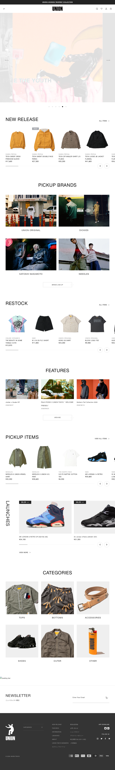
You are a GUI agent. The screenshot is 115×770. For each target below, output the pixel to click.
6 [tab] (66, 107)
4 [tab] (59, 107)
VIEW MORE (81, 91)
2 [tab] (52, 107)
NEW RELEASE (57, 724)
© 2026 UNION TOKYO (13, 756)
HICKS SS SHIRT (65, 340)
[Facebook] (105, 738)
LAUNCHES (55, 735)
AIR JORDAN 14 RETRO (94, 474)
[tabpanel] (58, 57)
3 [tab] (56, 107)
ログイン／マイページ (58, 747)
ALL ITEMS (103, 121)
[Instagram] (97, 738)
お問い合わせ (74, 728)
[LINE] (109, 738)
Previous (6, 60)
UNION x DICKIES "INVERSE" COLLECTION (57, 2)
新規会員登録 (74, 724)
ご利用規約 (73, 743)
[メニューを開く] (4, 9)
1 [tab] (49, 107)
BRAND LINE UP (57, 285)
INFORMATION (56, 732)
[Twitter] (101, 738)
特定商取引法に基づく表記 (78, 739)
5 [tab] (62, 107)
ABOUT (54, 739)
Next (108, 60)
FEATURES (55, 728)
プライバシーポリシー (76, 735)
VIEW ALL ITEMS (101, 439)
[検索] (97, 9)
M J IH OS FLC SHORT (40, 340)
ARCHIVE (57, 417)
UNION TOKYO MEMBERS (60, 743)
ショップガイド (74, 732)
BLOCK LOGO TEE (92, 340)
